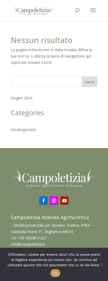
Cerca (89, 81)
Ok (55, 273)
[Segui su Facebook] (43, 200)
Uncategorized (23, 129)
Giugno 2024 (21, 97)
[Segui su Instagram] (54, 200)
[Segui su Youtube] (64, 200)
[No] (101, 264)
